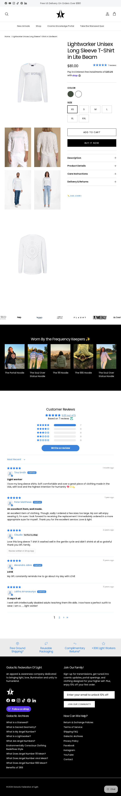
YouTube (69, 754)
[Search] (7, 14)
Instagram (69, 750)
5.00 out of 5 (69, 415)
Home (7, 36)
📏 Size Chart (74, 196)
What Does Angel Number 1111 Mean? (26, 753)
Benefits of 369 (14, 767)
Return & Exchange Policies (78, 722)
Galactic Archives (73, 736)
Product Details (76, 165)
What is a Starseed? (17, 722)
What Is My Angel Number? (21, 731)
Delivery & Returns (77, 181)
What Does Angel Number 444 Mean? (27, 758)
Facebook (69, 745)
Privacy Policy (71, 741)
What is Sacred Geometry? (21, 727)
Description (74, 157)
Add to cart (91, 132)
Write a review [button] (60, 448)
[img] (14, 468)
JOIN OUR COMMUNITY (79, 704)
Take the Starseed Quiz (92, 26)
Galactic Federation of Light (25, 787)
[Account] (106, 14)
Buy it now (92, 143)
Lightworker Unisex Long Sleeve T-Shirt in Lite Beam (34, 36)
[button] (43, 425)
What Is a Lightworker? (18, 736)
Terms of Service (73, 727)
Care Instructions (77, 173)
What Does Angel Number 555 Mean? (26, 763)
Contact (68, 759)
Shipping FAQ (71, 731)
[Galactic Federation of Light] (60, 14)
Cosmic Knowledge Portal (60, 26)
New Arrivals (23, 26)
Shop (38, 26)
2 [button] (59, 617)
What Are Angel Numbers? (20, 741)
